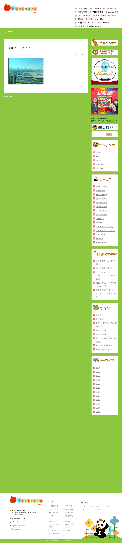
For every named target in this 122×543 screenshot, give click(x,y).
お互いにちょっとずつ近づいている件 (106, 284)
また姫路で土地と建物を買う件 (106, 262)
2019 (98, 388)
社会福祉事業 (83, 8)
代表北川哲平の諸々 (104, 350)
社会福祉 (99, 315)
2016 (98, 400)
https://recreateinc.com (20, 522)
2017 (98, 396)
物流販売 (99, 319)
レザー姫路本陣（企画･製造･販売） (106, 324)
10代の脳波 (105, 23)
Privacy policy (15, 529)
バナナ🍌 (114, 16)
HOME (99, 152)
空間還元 (81, 26)
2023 (98, 372)
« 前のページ (8, 97)
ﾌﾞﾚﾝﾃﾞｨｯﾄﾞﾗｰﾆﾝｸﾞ (84, 16)
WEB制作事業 (98, 12)
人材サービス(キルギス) (86, 23)
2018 (98, 392)
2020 (98, 384)
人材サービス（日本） (97, 19)
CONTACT (100, 168)
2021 (98, 380)
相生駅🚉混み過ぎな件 (105, 268)
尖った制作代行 (102, 334)
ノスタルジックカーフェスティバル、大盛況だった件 (106, 275)
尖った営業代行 (102, 330)
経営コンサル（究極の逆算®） (106, 340)
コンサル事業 (113, 12)
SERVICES (100, 160)
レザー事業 (97, 8)
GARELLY (100, 164)
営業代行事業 (83, 12)
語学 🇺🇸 (80, 19)
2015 (98, 404)
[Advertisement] (104, 453)
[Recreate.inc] (20, 14)
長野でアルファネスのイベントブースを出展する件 (106, 293)
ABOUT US (100, 156)
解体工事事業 (101, 16)
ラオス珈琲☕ (111, 8)
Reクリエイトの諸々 (104, 345)
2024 (98, 368)
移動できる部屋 (95, 26)
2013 (98, 412)
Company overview (19, 525)
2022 (98, 376)
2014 (98, 408)
